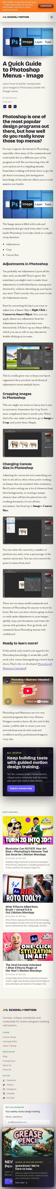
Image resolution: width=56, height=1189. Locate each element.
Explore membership (21, 788)
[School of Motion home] (15, 17)
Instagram (11, 1089)
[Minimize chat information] (50, 1162)
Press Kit (7, 1069)
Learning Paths (10, 1041)
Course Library (9, 1037)
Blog (5, 1056)
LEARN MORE (46, 6)
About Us (7, 1065)
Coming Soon (9, 1061)
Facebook (11, 1080)
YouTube (11, 1098)
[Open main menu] (52, 17)
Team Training (9, 1045)
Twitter (10, 1084)
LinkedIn (11, 1093)
